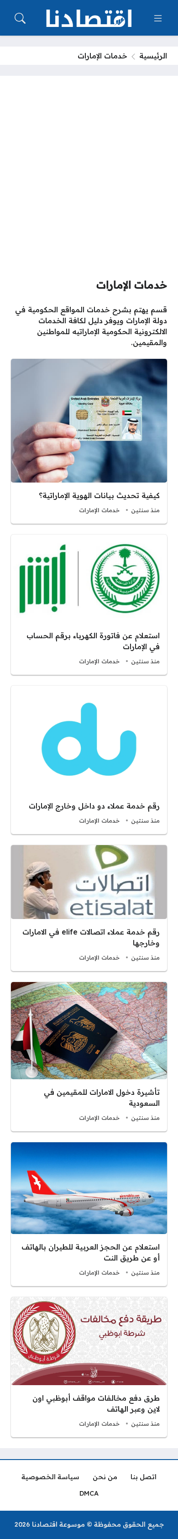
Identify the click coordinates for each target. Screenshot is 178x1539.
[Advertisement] (89, 180)
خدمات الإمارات (99, 510)
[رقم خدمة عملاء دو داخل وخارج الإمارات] (89, 760)
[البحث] (20, 18)
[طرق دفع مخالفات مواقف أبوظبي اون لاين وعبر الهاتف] (89, 1367)
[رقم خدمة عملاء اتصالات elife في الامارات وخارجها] (89, 908)
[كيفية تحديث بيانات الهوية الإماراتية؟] (89, 441)
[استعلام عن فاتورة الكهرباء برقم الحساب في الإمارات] (89, 604)
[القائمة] (158, 18)
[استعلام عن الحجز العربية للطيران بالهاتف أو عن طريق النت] (89, 1214)
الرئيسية (153, 55)
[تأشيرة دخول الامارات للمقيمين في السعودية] (89, 1056)
